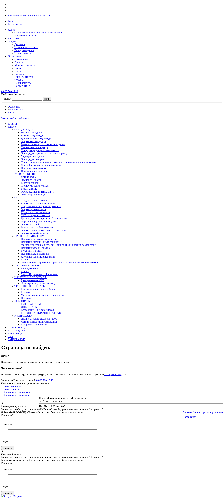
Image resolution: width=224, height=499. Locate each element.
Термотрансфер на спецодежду (38, 283)
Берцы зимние (29, 188)
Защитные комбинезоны (34, 233)
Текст (4, 441)
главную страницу (113, 374)
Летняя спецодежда (32, 135)
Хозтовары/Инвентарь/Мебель (38, 309)
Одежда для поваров (32, 159)
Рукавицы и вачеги (31, 250)
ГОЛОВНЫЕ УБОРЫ (26, 265)
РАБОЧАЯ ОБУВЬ (24, 174)
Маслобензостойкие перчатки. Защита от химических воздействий (58, 244)
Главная (12, 123)
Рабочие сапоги (30, 182)
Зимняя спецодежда (32, 132)
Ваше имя (7, 415)
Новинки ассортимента (34, 168)
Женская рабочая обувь (34, 194)
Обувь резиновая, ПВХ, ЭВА (37, 191)
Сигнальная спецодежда (34, 147)
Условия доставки (11, 386)
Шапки (25, 271)
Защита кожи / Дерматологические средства (45, 230)
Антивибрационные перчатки (38, 256)
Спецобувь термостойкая (35, 185)
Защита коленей (30, 224)
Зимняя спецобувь (31, 179)
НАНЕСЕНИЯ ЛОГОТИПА (30, 277)
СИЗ (17, 197)
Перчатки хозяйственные (35, 253)
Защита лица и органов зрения (38, 203)
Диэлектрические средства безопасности (44, 218)
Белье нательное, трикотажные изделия (43, 144)
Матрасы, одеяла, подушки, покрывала (43, 295)
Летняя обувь (28, 176)
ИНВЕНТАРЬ (29, 306)
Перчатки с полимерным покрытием (41, 241)
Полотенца (27, 298)
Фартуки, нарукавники (34, 171)
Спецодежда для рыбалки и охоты (40, 150)
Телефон (6, 424)
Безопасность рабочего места (37, 227)
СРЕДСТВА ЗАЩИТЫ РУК (30, 236)
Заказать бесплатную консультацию (203, 412)
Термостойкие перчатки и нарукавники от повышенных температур (59, 262)
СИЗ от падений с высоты (35, 215)
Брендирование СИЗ (32, 280)
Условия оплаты (10, 389)
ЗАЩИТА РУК (16, 339)
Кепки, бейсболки (31, 268)
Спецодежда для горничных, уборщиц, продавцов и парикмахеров (58, 162)
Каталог (12, 126)
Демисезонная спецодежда (36, 138)
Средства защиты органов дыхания (41, 206)
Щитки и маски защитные (35, 212)
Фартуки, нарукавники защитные (40, 221)
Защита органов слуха (33, 209)
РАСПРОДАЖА (23, 315)
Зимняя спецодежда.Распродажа (39, 318)
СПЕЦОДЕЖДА (23, 129)
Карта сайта (189, 416)
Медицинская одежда (33, 156)
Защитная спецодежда (33, 141)
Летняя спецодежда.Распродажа (39, 321)
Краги (24, 259)
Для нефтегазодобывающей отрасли (41, 165)
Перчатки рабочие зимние (35, 247)
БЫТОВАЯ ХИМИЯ (32, 304)
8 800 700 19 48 (44, 380)
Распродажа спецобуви (34, 324)
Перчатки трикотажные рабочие (39, 239)
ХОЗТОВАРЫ (22, 301)
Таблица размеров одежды (16, 392)
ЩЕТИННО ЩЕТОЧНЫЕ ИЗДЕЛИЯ (42, 312)
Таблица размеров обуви (15, 395)
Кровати (26, 292)
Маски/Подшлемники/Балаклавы (39, 274)
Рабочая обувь (16, 333)
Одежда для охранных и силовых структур (45, 153)
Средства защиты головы (35, 200)
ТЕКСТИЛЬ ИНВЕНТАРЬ (29, 286)
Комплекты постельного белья (38, 289)
